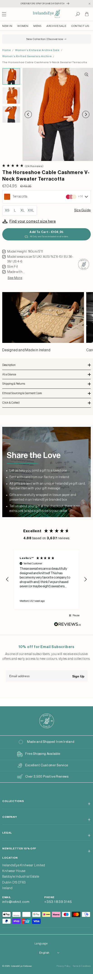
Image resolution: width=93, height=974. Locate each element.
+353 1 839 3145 (58, 902)
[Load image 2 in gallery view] (11, 95)
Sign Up (78, 676)
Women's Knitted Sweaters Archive (27, 56)
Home (6, 50)
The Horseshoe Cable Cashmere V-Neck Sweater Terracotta (44, 62)
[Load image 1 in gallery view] (11, 76)
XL (23, 210)
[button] (77, 14)
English (44, 952)
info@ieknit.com (15, 902)
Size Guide (82, 210)
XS (7, 210)
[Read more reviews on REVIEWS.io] (67, 625)
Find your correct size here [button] (32, 221)
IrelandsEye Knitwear (21, 966)
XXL (31, 210)
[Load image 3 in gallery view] (11, 114)
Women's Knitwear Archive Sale (37, 50)
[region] (46, 579)
